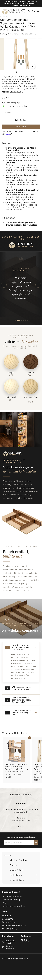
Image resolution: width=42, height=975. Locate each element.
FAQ (4, 903)
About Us (6, 916)
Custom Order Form (12, 896)
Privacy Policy (8, 922)
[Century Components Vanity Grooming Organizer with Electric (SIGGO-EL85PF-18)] (16, 758)
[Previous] (4, 285)
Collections (20, 733)
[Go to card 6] (27, 320)
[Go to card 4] (23, 320)
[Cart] (33, 11)
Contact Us (7, 919)
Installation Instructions (13, 906)
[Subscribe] (36, 842)
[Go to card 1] (15, 320)
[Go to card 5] (25, 320)
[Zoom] (33, 66)
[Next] (38, 285)
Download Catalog (11, 900)
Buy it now (21, 126)
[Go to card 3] (21, 320)
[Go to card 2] (18, 320)
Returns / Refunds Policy (14, 925)
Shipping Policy (9, 928)
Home (2, 17)
